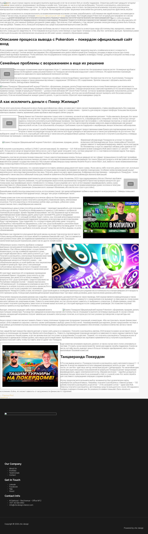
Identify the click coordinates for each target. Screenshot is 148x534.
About (11, 15)
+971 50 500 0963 (16, 503)
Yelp (11, 489)
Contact (12, 475)
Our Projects (14, 27)
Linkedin (12, 484)
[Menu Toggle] (60, 18)
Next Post (5, 398)
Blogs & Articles (15, 32)
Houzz (11, 491)
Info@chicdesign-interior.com (21, 505)
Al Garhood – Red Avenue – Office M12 (25, 501)
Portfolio (12, 471)
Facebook (13, 487)
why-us (17, 23)
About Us (13, 468)
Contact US (13, 37)
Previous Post (7, 395)
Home (11, 10)
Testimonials (14, 473)
